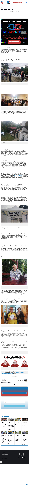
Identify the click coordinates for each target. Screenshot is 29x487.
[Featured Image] (4, 419)
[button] (18, 2)
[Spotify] (24, 457)
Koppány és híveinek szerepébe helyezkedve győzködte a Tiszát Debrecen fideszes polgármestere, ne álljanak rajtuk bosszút (25, 439)
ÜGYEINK (3, 452)
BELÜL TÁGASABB (4, 458)
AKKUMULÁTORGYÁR (5, 454)
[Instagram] (20, 457)
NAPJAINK (3, 453)
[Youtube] (22, 457)
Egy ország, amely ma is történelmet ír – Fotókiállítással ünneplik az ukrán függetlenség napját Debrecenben (10, 438)
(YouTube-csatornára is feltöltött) (18, 175)
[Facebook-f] (18, 457)
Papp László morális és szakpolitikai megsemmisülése (4, 424)
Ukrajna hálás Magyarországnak (25, 423)
